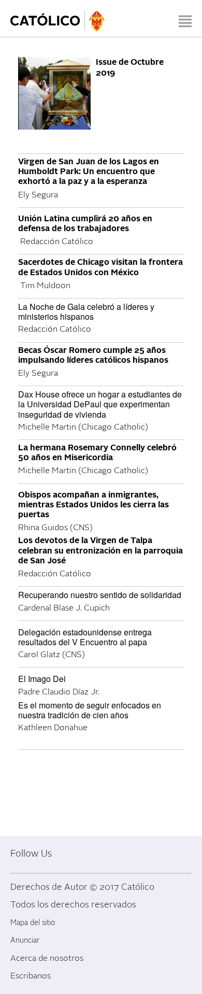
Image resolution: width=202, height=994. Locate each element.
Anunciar (24, 940)
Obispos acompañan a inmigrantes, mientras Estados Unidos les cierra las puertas (93, 505)
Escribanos (30, 976)
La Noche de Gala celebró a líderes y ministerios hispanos (86, 311)
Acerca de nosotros (46, 958)
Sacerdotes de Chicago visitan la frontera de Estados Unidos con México (100, 267)
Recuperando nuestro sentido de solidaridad (99, 595)
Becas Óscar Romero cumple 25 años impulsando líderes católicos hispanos (93, 355)
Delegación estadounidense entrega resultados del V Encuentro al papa (85, 637)
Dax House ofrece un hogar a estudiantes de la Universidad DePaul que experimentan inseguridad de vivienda (100, 404)
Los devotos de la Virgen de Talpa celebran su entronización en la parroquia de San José (100, 550)
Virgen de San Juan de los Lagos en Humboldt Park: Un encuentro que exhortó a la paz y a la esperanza (88, 172)
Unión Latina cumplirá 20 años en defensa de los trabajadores (85, 224)
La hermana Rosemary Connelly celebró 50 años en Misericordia (97, 453)
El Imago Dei (42, 679)
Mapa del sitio (32, 922)
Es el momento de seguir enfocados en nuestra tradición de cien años (89, 710)
